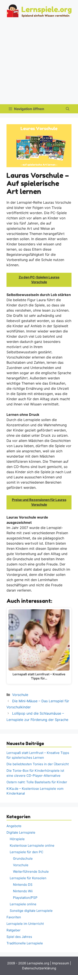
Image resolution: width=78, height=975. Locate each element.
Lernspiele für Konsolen (28, 878)
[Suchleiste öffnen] (68, 108)
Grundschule (23, 858)
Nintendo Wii (23, 891)
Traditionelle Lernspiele (24, 943)
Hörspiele (17, 839)
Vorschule (20, 694)
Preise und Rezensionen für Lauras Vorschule (39, 502)
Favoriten (13, 917)
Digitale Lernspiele (20, 832)
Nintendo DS (22, 884)
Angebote (13, 826)
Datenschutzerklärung (39, 968)
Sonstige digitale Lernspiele (31, 911)
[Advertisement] (39, 63)
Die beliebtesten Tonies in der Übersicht (37, 764)
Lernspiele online (23, 904)
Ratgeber (13, 930)
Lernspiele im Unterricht (25, 924)
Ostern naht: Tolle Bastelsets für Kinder (36, 782)
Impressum (60, 963)
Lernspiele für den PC (26, 852)
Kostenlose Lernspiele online (32, 845)
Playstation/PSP (25, 898)
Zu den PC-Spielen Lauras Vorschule (39, 279)
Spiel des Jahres (19, 937)
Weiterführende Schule (31, 871)
